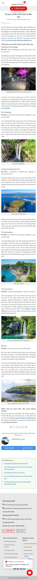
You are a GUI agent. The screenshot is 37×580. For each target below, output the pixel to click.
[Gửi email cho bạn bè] (20, 427)
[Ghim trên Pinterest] (23, 427)
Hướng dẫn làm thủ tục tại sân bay (14, 472)
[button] (3, 3)
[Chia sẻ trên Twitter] (16, 427)
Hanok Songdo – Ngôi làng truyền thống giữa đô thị (9, 448)
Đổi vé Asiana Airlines (10, 541)
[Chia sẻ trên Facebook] (13, 427)
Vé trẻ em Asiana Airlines (11, 553)
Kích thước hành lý (10, 550)
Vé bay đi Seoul (28, 547)
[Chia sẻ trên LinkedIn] (26, 427)
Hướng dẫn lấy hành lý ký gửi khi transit (16, 463)
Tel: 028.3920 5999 (8, 522)
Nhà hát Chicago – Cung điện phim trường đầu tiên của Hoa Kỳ (27, 448)
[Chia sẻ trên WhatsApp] (10, 427)
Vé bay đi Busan (28, 550)
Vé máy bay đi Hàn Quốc (30, 543)
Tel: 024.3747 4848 (8, 511)
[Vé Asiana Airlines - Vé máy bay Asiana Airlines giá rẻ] (18, 3)
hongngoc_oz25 (25, 19)
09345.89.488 (20, 526)
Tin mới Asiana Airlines (18, 11)
